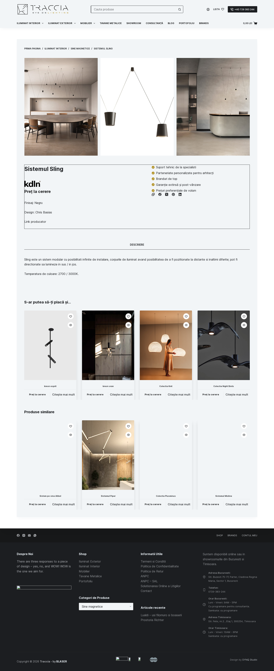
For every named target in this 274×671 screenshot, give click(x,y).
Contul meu (249, 535)
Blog (171, 23)
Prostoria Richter (152, 620)
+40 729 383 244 (244, 9)
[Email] (29, 535)
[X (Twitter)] (166, 194)
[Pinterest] (173, 194)
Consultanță (154, 23)
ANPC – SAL (149, 581)
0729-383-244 (216, 591)
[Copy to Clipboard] (153, 194)
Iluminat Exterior (90, 561)
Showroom (133, 23)
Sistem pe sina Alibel (50, 496)
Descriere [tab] (137, 244)
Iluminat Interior (89, 566)
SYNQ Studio (249, 659)
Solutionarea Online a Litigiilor (161, 586)
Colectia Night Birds (223, 386)
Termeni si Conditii (153, 561)
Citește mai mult (63, 394)
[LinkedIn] (180, 194)
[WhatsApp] (35, 535)
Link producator (35, 221)
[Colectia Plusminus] (166, 455)
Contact (146, 591)
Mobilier (86, 23)
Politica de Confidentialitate (160, 566)
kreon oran (108, 386)
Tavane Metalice (111, 23)
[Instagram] (23, 535)
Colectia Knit (165, 386)
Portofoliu (186, 23)
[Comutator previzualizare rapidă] (71, 325)
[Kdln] (32, 184)
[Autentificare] (208, 9)
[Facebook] (159, 194)
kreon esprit (50, 386)
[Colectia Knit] (166, 345)
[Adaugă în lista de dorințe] (71, 316)
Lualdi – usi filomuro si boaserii (161, 615)
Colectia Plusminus (166, 496)
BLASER (61, 661)
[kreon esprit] (50, 345)
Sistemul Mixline (223, 496)
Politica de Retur (152, 571)
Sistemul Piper (108, 496)
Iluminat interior (28, 23)
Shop (219, 535)
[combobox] (133, 9)
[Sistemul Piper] (108, 455)
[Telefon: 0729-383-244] (204, 589)
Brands (204, 23)
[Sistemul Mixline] (224, 455)
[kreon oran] (108, 345)
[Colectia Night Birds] (224, 345)
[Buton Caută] (179, 9)
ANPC (145, 576)
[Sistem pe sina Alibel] (50, 455)
